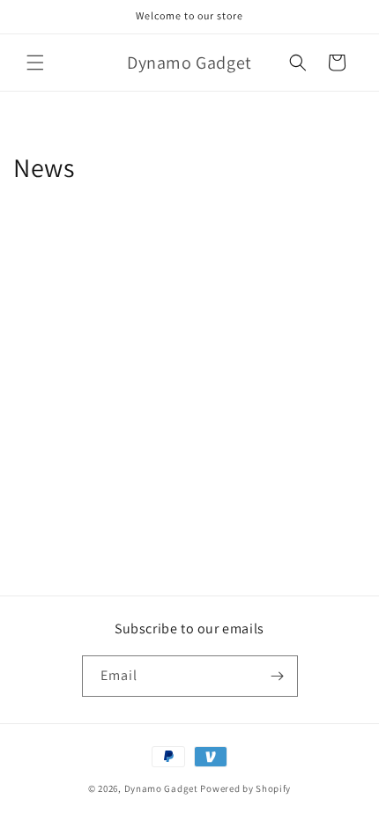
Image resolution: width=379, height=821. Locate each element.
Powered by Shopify (245, 788)
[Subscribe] (277, 676)
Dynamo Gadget (161, 788)
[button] (35, 62)
